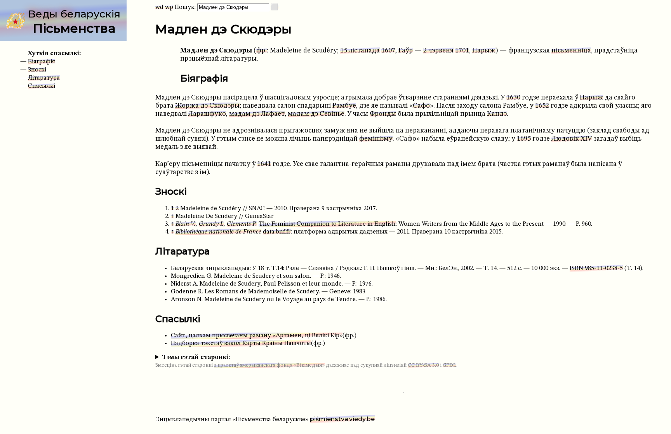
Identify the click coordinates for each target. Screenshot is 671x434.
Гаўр (405, 50)
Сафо (421, 106)
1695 (524, 139)
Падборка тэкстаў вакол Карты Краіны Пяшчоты (241, 343)
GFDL (449, 365)
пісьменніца (571, 50)
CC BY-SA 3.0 (423, 365)
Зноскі (37, 70)
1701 (462, 50)
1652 (542, 106)
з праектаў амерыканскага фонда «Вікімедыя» (269, 365)
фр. (261, 50)
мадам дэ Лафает (257, 114)
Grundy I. (211, 224)
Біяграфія (41, 62)
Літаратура (44, 78)
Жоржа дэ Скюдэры (207, 106)
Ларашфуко (207, 114)
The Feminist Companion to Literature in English (327, 224)
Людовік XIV (571, 139)
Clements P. (242, 224)
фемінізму (376, 139)
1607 (388, 50)
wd (159, 7)
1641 (264, 164)
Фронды (383, 114)
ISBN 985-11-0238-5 (596, 268)
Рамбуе (344, 106)
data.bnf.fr (277, 232)
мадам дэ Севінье (316, 114)
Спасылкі (41, 86)
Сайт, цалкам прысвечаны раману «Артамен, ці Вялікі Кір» (256, 336)
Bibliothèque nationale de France (218, 232)
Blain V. (186, 224)
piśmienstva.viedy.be (342, 419)
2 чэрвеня (438, 50)
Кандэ (497, 114)
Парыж (483, 50)
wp (169, 7)
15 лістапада (360, 50)
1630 (513, 97)
